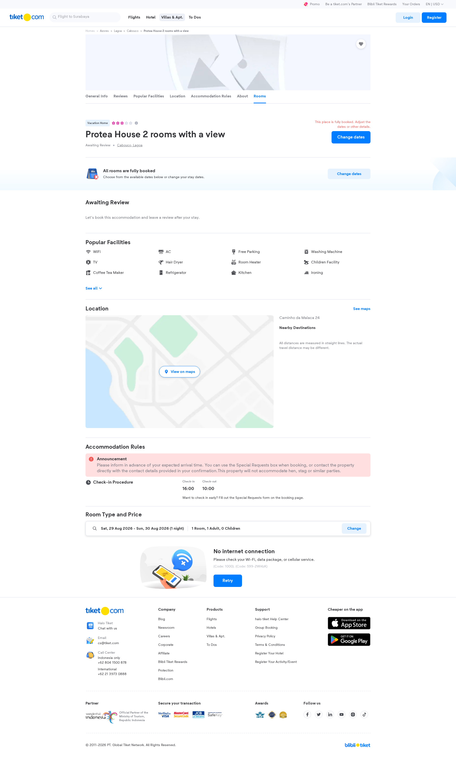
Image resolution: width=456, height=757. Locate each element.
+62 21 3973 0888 (112, 674)
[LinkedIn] (330, 714)
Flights (212, 619)
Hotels (211, 628)
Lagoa (118, 31)
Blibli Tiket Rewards (382, 4)
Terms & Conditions (270, 645)
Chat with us (107, 628)
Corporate (165, 645)
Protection (165, 670)
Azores (104, 31)
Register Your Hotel (269, 653)
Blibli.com (165, 679)
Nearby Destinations (297, 327)
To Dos (212, 645)
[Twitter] (319, 714)
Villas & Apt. (216, 636)
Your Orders (411, 4)
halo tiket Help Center (271, 619)
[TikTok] (364, 714)
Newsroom (166, 628)
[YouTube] (341, 714)
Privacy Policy (265, 636)
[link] (408, 17)
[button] (180, 371)
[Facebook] (307, 714)
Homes (90, 31)
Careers (164, 636)
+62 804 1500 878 (112, 663)
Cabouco (132, 31)
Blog (161, 619)
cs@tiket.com (108, 643)
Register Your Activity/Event (276, 662)
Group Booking (266, 628)
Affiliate (164, 653)
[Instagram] (353, 714)
